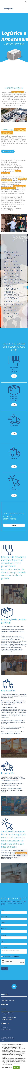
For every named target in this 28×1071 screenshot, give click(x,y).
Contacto (5, 1023)
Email (3, 922)
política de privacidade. (14, 956)
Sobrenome (4, 916)
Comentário (4, 947)
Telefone (4, 929)
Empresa (3, 935)
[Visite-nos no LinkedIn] (14, 986)
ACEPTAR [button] (16, 1067)
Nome (3, 910)
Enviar (4, 968)
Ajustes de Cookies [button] (7, 1067)
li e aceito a (11, 956)
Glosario (4, 1004)
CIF (2, 941)
